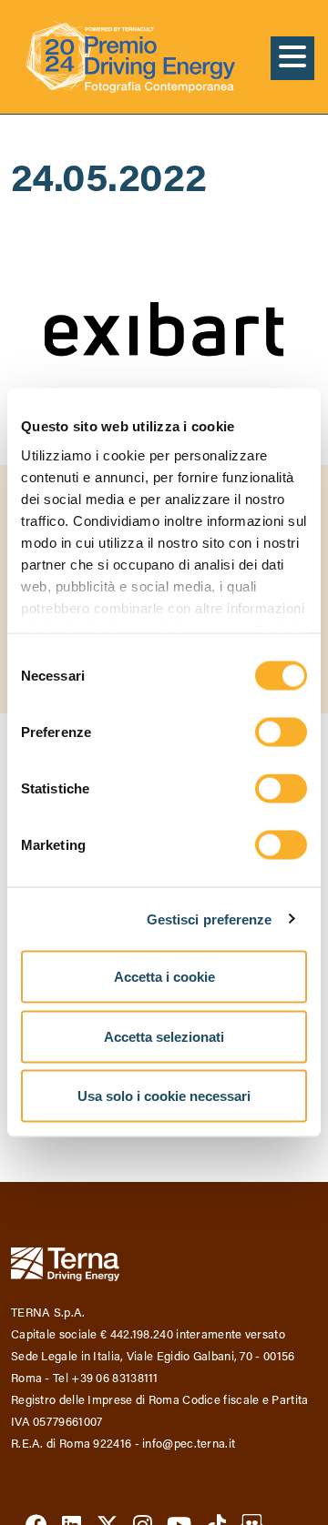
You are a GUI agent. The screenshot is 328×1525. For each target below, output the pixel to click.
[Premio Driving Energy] (130, 56)
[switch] (281, 732)
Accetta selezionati (164, 1036)
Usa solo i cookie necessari (164, 1096)
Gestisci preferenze (209, 918)
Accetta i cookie (164, 977)
